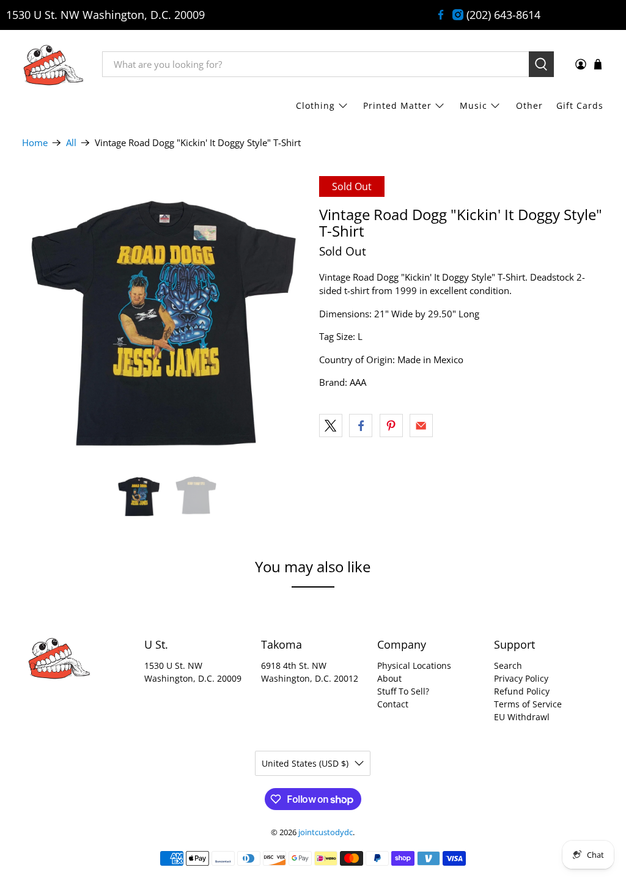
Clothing (315, 105)
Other (529, 105)
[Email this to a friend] (421, 425)
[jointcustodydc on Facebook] (440, 14)
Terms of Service (528, 704)
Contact (392, 704)
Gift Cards (579, 105)
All (71, 142)
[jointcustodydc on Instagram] (457, 14)
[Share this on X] (330, 425)
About (389, 678)
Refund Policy (522, 691)
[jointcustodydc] (53, 64)
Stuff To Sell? (403, 691)
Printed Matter (397, 105)
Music (473, 105)
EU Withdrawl (522, 717)
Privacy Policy (521, 678)
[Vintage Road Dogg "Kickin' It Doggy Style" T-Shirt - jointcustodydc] (164, 318)
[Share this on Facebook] (360, 425)
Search (508, 665)
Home (35, 142)
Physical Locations (414, 665)
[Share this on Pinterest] (391, 425)
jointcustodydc (325, 832)
